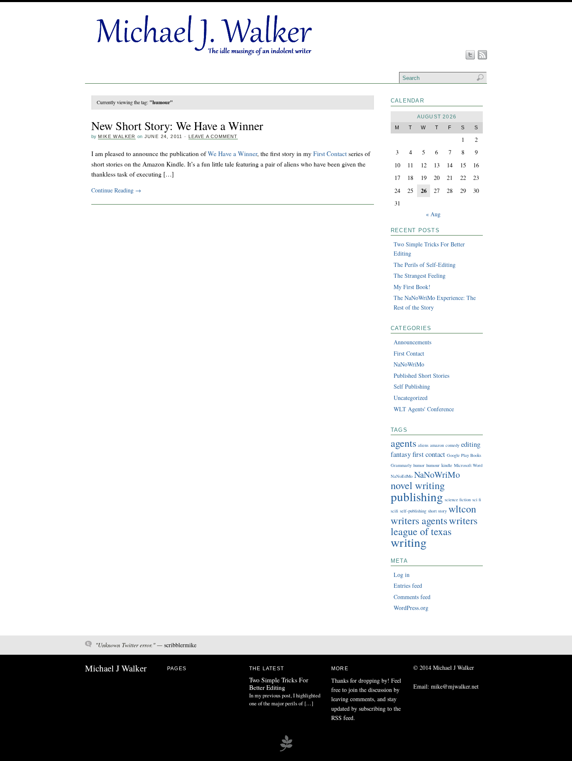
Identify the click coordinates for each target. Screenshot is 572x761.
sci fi (476, 499)
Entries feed (408, 585)
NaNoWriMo (409, 364)
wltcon (462, 508)
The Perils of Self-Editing (425, 265)
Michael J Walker (116, 668)
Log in (402, 575)
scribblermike (180, 645)
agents (403, 443)
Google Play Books (464, 455)
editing (470, 444)
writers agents (419, 520)
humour (433, 465)
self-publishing (413, 511)
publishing (417, 496)
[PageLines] (286, 750)
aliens (423, 445)
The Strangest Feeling (420, 275)
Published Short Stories (421, 375)
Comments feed (412, 597)
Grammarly (401, 465)
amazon (437, 445)
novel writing (418, 485)
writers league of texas (434, 525)
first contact (428, 454)
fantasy (401, 454)
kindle (446, 465)
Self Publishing (412, 386)
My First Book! (412, 287)
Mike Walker (116, 136)
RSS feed (342, 718)
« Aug (433, 214)
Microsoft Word (468, 465)
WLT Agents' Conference (424, 409)
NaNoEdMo (401, 476)
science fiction (458, 499)
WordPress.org (411, 608)
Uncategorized (411, 398)
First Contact (330, 153)
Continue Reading (116, 190)
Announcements (412, 342)
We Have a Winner (232, 153)
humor (419, 465)
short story (437, 511)
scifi (394, 511)
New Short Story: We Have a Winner (177, 125)
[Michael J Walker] (203, 55)
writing (409, 542)
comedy (452, 445)
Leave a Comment (213, 136)
